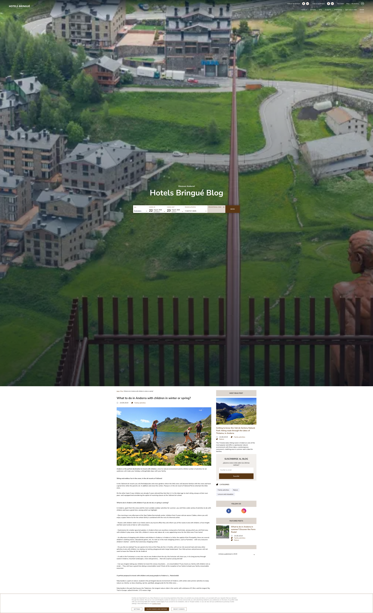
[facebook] (304, 3)
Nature (235, 490)
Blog (347, 4)
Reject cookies (179, 609)
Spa (320, 10)
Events (328, 10)
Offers (313, 10)
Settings (137, 609)
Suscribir (236, 476)
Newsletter (340, 4)
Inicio (118, 391)
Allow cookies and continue (157, 609)
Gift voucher (351, 10)
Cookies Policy (156, 603)
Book (362, 10)
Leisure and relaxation (225, 494)
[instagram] (308, 3)
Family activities (223, 490)
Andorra (338, 10)
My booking (355, 4)
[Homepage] (19, 6)
